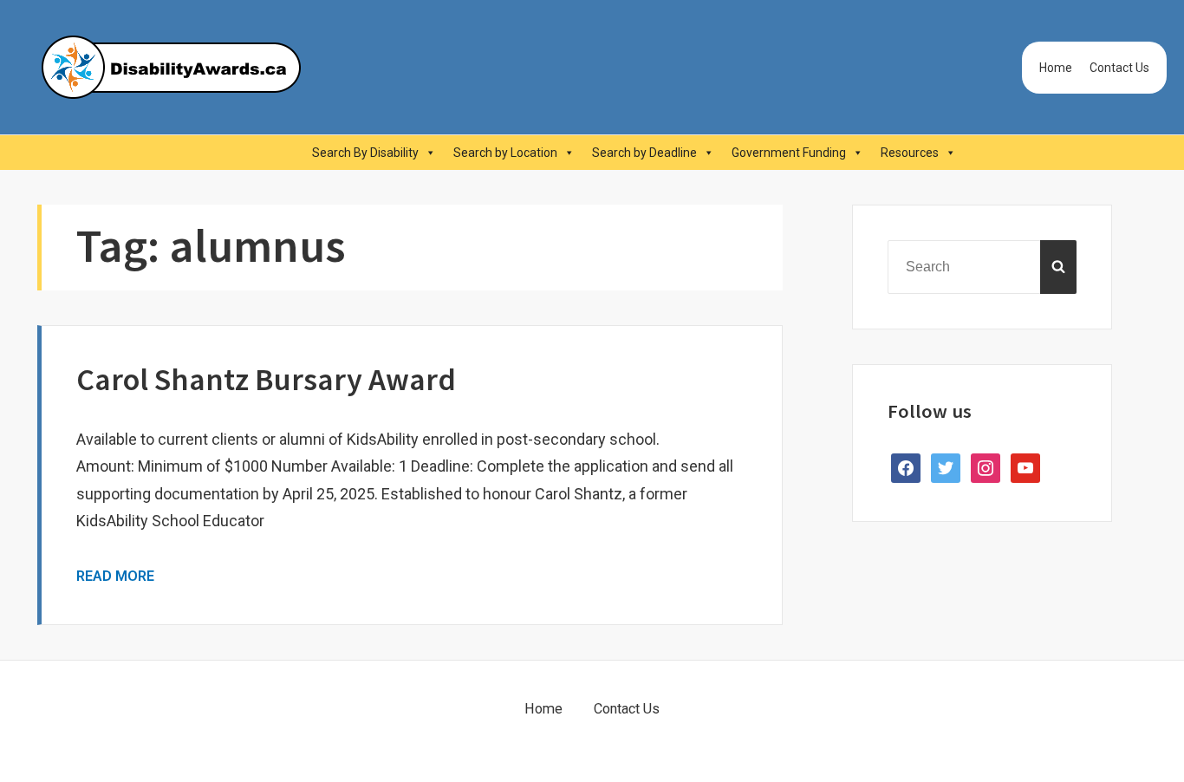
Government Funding (789, 153)
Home (1055, 68)
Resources (910, 153)
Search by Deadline (644, 153)
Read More (115, 576)
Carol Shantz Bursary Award (266, 379)
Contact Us (1119, 68)
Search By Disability (365, 153)
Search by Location (505, 153)
